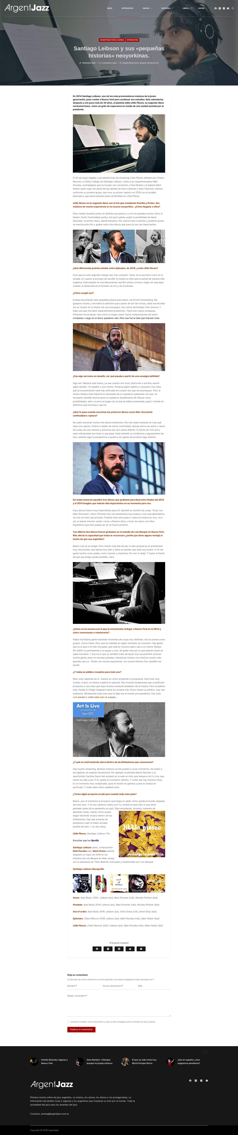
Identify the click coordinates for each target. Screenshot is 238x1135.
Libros (186, 8)
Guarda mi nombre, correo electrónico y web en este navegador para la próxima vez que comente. (113, 1022)
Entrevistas (127, 8)
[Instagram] (224, 8)
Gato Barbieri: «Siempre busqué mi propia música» (100, 1061)
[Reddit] (130, 948)
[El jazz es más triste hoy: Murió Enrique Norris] (125, 1061)
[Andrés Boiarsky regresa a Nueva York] (34, 1061)
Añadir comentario (77, 995)
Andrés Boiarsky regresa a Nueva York (54, 1061)
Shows (201, 8)
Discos (146, 8)
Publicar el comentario (81, 1029)
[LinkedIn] (119, 948)
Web (140, 986)
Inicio (109, 8)
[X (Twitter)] (220, 8)
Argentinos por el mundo (112, 40)
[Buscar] (233, 8)
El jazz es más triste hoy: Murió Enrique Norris (144, 1061)
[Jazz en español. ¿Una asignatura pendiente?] (171, 1061)
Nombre (72, 986)
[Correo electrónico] (228, 8)
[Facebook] (216, 8)
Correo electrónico (113, 986)
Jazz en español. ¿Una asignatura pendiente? (189, 1061)
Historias (165, 8)
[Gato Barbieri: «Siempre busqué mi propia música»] (80, 1061)
